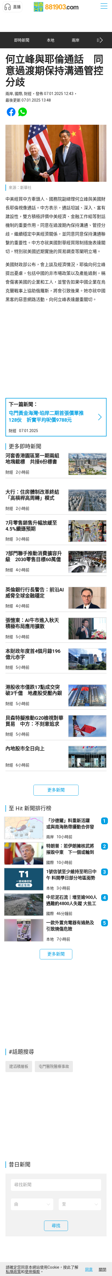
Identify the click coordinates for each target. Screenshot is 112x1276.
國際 (50, 862)
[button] (12, 6)
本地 (50, 888)
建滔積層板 (18, 1066)
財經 (12, 431)
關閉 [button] (102, 1269)
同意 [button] (89, 1269)
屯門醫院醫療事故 (54, 1066)
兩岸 (50, 837)
